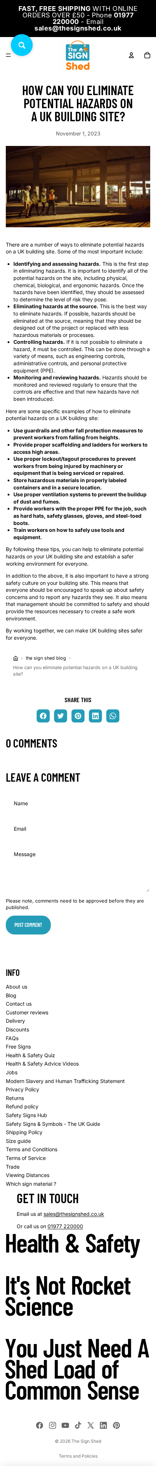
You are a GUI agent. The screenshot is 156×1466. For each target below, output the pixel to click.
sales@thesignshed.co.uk (74, 1214)
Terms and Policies (78, 1456)
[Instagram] (52, 1425)
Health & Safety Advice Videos (42, 1063)
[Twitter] (90, 1425)
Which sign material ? (31, 1184)
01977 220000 (65, 1226)
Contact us (19, 1004)
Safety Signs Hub (26, 1115)
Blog (11, 995)
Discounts (17, 1029)
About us (16, 987)
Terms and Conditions (31, 1149)
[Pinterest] (116, 1425)
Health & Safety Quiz (30, 1055)
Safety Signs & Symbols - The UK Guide (53, 1124)
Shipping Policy (24, 1132)
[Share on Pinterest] (78, 715)
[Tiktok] (78, 1425)
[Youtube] (65, 1425)
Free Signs (18, 1046)
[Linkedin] (103, 1425)
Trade (13, 1167)
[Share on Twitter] (60, 715)
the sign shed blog (46, 658)
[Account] (131, 55)
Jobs (11, 1072)
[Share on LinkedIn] (95, 715)
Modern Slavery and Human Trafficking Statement (65, 1081)
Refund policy (22, 1106)
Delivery (15, 1021)
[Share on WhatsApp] (112, 715)
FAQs (12, 1038)
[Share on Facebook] (43, 715)
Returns (15, 1098)
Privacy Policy (22, 1089)
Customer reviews (27, 1012)
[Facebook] (39, 1425)
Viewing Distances (27, 1175)
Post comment (28, 925)
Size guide (18, 1141)
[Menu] (8, 55)
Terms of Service (26, 1158)
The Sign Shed (86, 1441)
